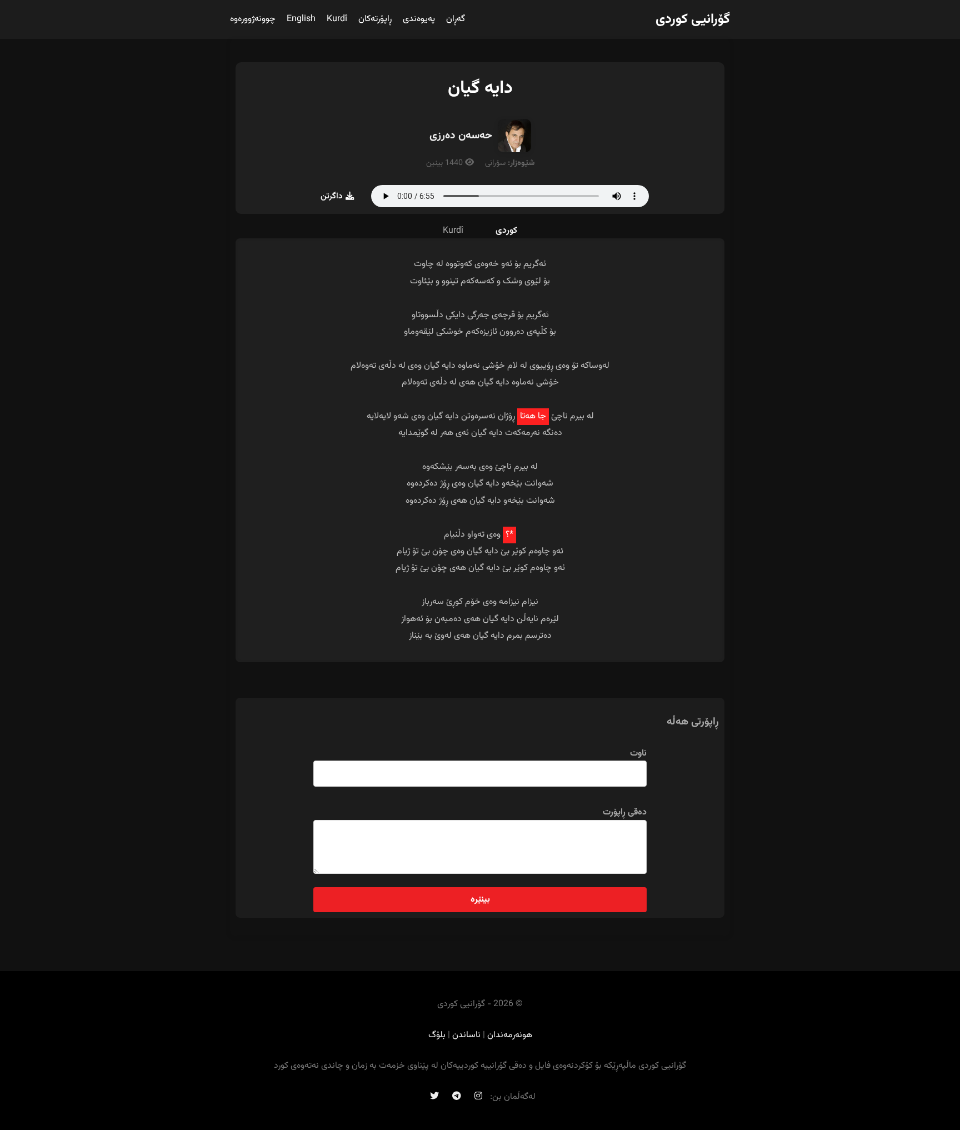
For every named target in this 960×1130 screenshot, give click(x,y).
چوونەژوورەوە (253, 19)
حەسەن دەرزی (460, 135)
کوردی (506, 231)
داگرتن (331, 196)
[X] (434, 1097)
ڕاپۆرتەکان (375, 19)
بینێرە (480, 900)
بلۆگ (437, 1035)
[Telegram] (457, 1097)
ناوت (638, 754)
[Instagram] (478, 1097)
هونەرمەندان (509, 1035)
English (301, 19)
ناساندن (466, 1035)
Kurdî (337, 19)
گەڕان (455, 19)
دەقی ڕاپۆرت (625, 812)
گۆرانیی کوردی (693, 19)
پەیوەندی (419, 19)
